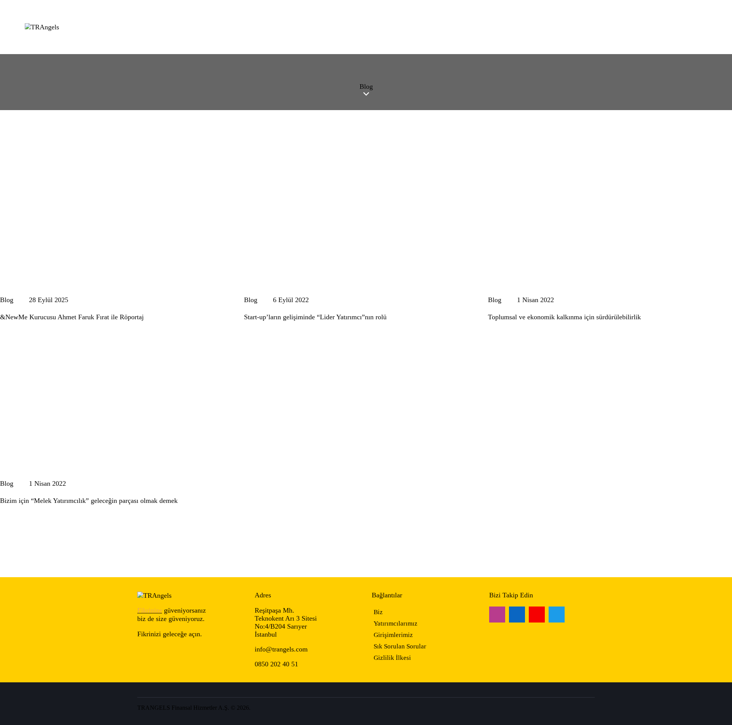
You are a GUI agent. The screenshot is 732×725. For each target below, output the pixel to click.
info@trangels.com (281, 649)
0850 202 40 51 (276, 664)
